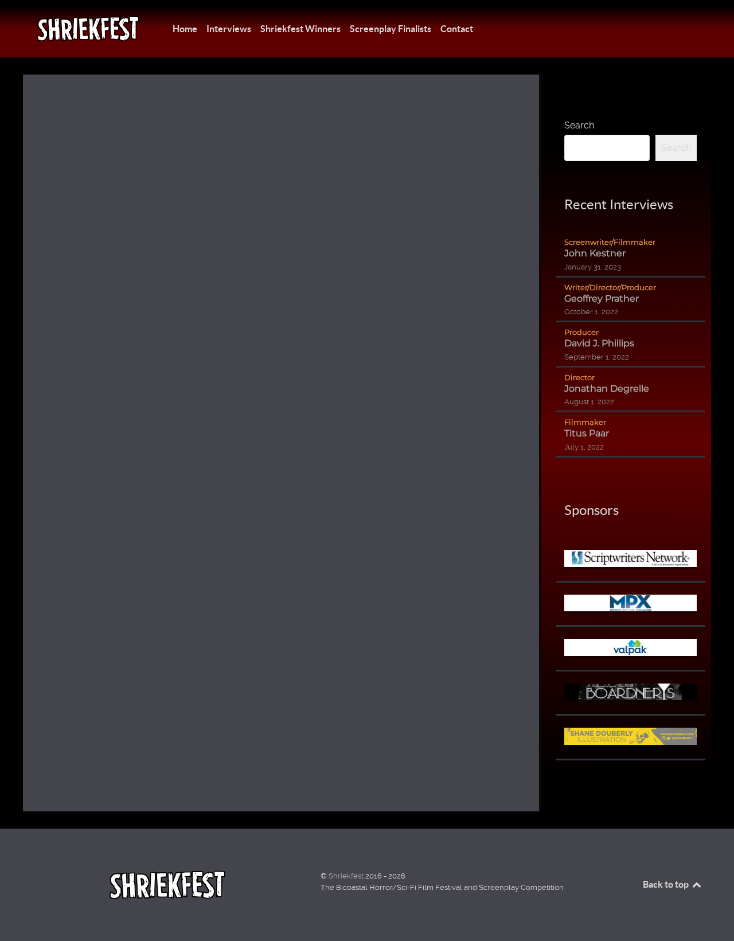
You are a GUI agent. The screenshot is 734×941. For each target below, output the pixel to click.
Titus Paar (586, 433)
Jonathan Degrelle (606, 388)
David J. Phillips (599, 343)
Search (579, 125)
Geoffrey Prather (601, 298)
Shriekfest (347, 876)
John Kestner (595, 253)
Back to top (666, 884)
